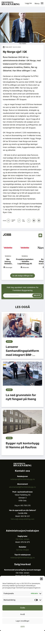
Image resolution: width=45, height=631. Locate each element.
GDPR (23, 626)
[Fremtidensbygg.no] (11, 4)
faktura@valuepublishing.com (22, 519)
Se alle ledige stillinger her (22, 276)
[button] (41, 579)
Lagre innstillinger (22, 621)
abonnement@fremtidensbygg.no (22, 487)
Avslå (22, 614)
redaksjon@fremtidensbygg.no (22, 479)
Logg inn (28, 3)
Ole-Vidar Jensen (22, 539)
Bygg (9, 341)
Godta (22, 608)
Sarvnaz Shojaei (22, 550)
